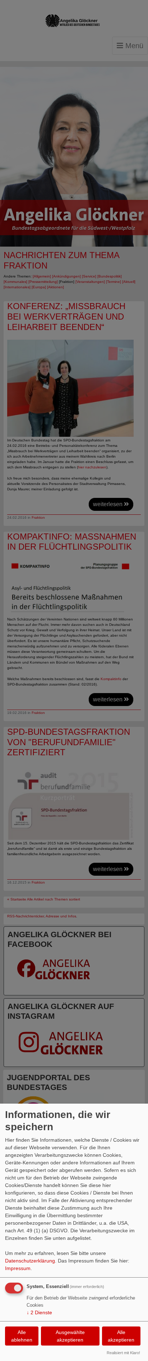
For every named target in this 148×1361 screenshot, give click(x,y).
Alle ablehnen (21, 1336)
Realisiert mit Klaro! (123, 1353)
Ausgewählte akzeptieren (70, 1336)
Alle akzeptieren (121, 1336)
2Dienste (39, 1312)
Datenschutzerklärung (30, 1261)
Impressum (18, 1268)
